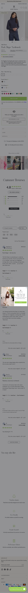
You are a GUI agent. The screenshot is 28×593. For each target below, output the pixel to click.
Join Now (20, 302)
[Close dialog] (26, 287)
